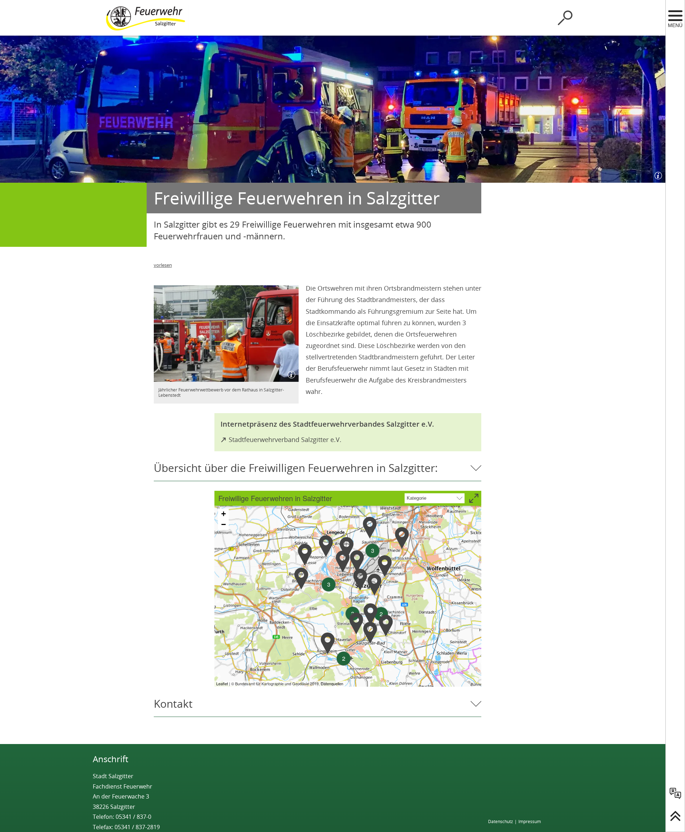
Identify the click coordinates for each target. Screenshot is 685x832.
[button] (301, 578)
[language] (675, 793)
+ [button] (223, 513)
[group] (347, 589)
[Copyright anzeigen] (656, 174)
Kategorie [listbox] (416, 498)
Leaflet (222, 683)
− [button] (223, 524)
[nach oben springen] (675, 816)
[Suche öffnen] (565, 18)
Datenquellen (332, 683)
